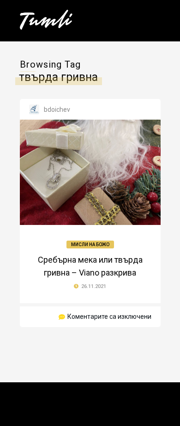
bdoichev (57, 109)
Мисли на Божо (90, 244)
